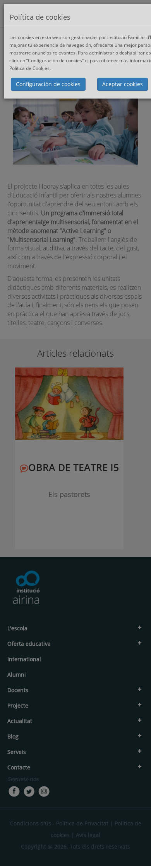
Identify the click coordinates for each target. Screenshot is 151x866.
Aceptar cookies (122, 84)
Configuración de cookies (48, 84)
